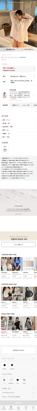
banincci (3, 302)
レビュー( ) (25, 105)
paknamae (4, 332)
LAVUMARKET (15, 332)
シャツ (9, 55)
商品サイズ (15, 105)
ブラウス (3, 55)
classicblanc (4, 272)
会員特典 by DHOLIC (18, 350)
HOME (18, 409)
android (12, 369)
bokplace (14, 302)
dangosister (15, 272)
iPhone (4, 369)
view (33, 95)
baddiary (25, 332)
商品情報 (5, 105)
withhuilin (25, 272)
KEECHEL (25, 302)
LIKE (26, 409)
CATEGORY (3, 409)
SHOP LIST (11, 409)
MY (33, 409)
